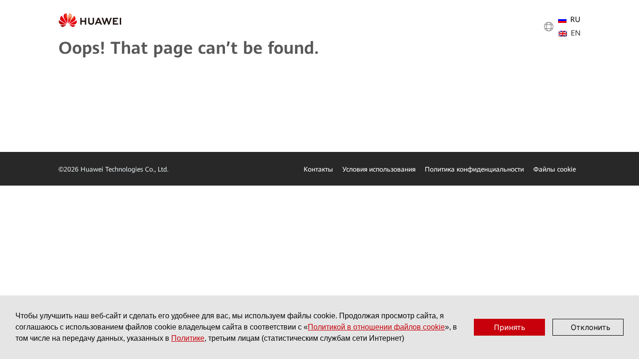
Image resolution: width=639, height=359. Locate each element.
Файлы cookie (554, 169)
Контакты (318, 169)
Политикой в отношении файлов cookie (376, 327)
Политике (187, 338)
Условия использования (378, 169)
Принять (509, 327)
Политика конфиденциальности (474, 169)
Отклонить (590, 327)
